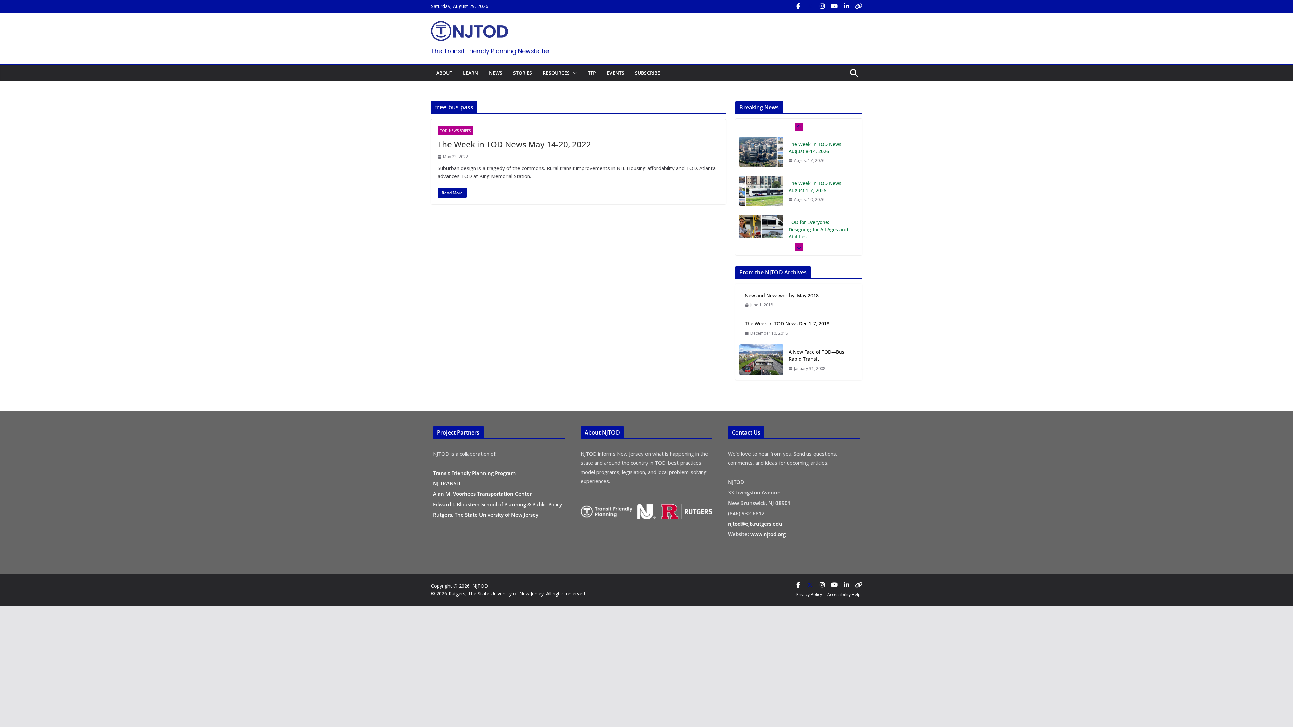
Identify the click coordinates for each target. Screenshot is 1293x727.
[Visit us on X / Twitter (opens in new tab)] (810, 6)
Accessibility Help (844, 594)
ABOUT (444, 73)
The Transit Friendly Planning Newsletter (490, 51)
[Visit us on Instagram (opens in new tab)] (822, 6)
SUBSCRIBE (647, 73)
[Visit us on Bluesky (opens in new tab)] (858, 6)
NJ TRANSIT (447, 483)
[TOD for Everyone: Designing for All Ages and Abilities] (761, 191)
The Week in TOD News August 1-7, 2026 (815, 147)
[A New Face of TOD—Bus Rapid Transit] (761, 360)
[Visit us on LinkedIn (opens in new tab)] (846, 6)
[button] (573, 73)
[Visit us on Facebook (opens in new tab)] (798, 6)
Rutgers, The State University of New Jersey (485, 514)
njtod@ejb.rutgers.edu (755, 523)
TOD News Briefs (455, 130)
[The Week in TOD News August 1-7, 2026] (761, 152)
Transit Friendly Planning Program (474, 473)
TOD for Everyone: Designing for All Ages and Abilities (818, 190)
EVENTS (615, 73)
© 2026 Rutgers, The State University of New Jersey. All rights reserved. (508, 593)
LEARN (470, 73)
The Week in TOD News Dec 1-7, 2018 (787, 323)
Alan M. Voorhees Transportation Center (482, 493)
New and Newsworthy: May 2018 (782, 295)
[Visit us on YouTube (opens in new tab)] (834, 6)
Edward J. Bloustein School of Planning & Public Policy (497, 504)
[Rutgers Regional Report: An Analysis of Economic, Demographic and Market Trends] (761, 237)
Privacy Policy (809, 594)
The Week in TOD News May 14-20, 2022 (514, 144)
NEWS (495, 73)
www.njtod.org (768, 534)
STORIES (522, 73)
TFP (592, 73)
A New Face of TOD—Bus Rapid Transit (816, 355)
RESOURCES (556, 73)
